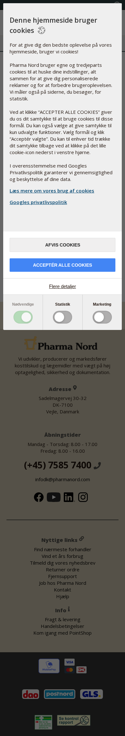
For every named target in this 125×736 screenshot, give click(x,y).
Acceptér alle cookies (62, 265)
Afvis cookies (62, 244)
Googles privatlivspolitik (38, 202)
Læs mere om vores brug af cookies (52, 190)
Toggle (23, 317)
